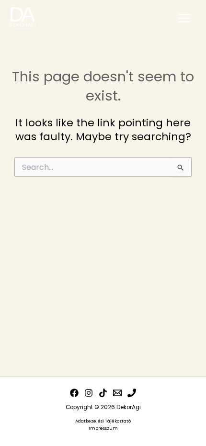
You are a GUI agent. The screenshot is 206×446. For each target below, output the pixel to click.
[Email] (117, 393)
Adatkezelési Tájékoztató (103, 421)
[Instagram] (88, 393)
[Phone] (131, 393)
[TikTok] (103, 393)
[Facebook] (74, 393)
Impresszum (103, 428)
